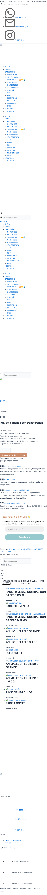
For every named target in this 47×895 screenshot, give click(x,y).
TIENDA (8, 69)
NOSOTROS (9, 109)
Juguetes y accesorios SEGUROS (16, 490)
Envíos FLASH (9, 479)
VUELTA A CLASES (14, 77)
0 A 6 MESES (12, 82)
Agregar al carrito (9, 455)
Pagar (23, 455)
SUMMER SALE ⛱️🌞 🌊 (16, 80)
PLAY (9, 95)
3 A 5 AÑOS (11, 90)
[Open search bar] (1, 214)
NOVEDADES (12, 75)
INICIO (7, 67)
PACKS (9, 106)
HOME (9, 93)
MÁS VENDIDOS (13, 103)
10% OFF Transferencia (12, 466)
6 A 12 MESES (12, 85)
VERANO (8, 552)
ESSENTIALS (12, 98)
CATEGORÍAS (10, 72)
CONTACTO (9, 111)
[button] (23, 466)
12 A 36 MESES (13, 88)
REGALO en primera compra (14, 503)
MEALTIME (11, 101)
